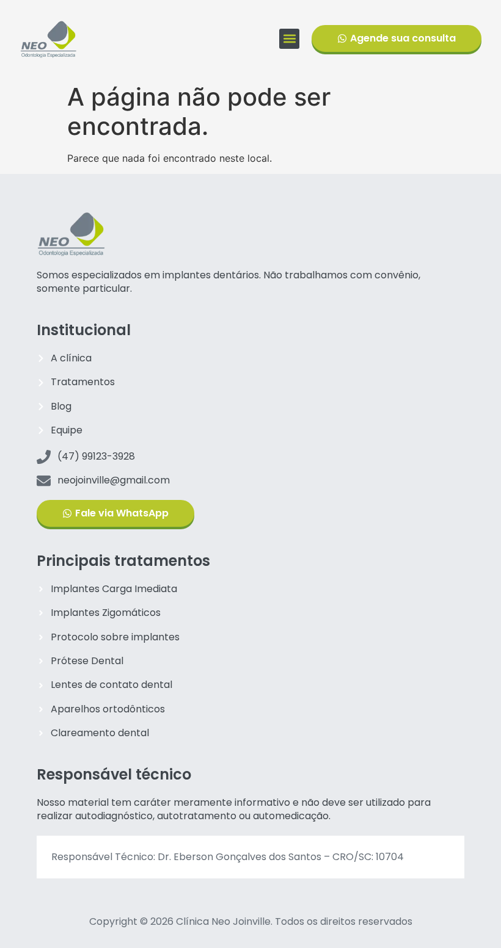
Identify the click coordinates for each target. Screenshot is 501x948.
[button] (289, 39)
